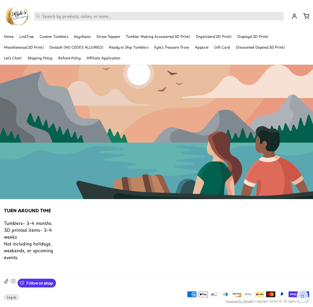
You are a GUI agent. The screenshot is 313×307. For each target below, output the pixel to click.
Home (8, 36)
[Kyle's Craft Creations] (16, 16)
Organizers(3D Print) (213, 36)
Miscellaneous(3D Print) (24, 47)
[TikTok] (6, 283)
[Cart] (304, 16)
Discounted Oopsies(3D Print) (260, 47)
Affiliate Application (103, 58)
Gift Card (222, 47)
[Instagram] (13, 283)
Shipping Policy (39, 58)
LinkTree (26, 36)
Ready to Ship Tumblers (128, 47)
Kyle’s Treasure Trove (171, 47)
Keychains (82, 36)
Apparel (201, 47)
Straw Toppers (108, 36)
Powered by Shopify (240, 301)
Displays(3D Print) (252, 36)
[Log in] (292, 16)
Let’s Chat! (13, 58)
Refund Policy (69, 58)
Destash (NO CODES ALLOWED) (76, 47)
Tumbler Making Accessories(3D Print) (158, 36)
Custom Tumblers (54, 36)
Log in (11, 297)
